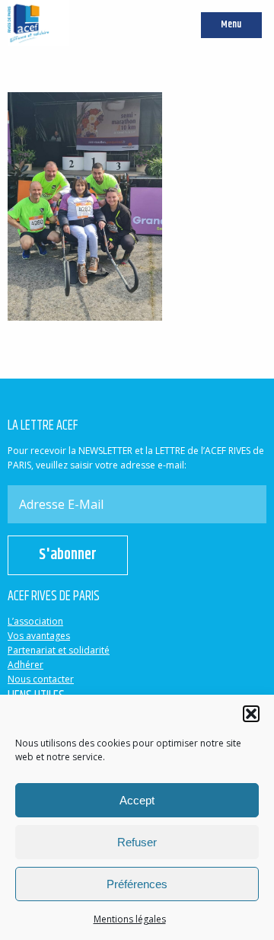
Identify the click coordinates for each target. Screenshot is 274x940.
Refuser (137, 842)
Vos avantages (39, 635)
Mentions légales (130, 919)
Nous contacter (41, 679)
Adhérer (25, 664)
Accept (137, 800)
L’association (35, 621)
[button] (251, 713)
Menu (231, 25)
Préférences (137, 884)
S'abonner (68, 555)
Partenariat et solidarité (59, 650)
